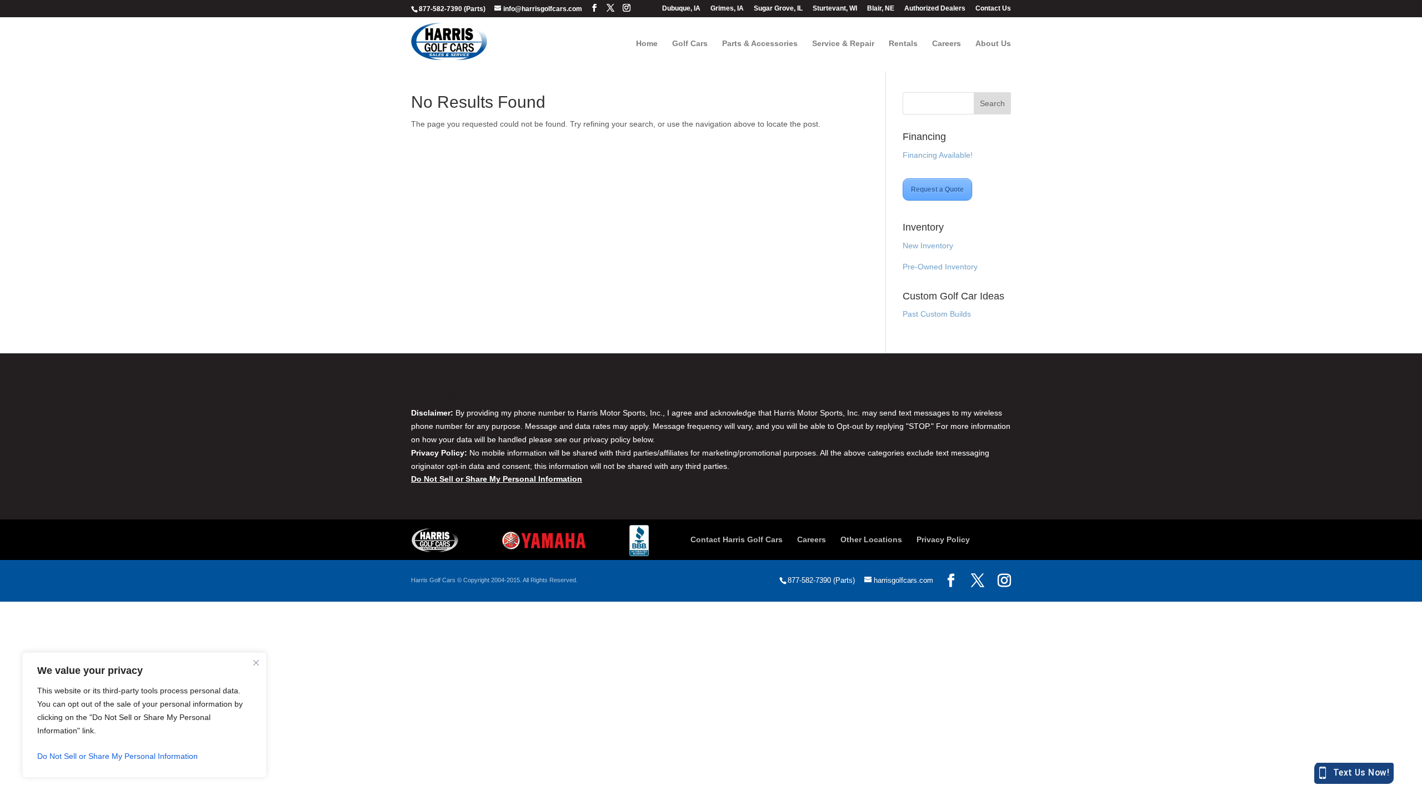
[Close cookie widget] (256, 663)
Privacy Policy (943, 539)
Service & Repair (843, 43)
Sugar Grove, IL (778, 8)
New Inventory (928, 245)
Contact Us (993, 8)
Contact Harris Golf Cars (736, 539)
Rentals (903, 43)
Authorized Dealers (934, 8)
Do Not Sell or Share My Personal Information (117, 756)
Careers (946, 43)
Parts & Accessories (760, 43)
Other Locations (871, 539)
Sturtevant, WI (835, 8)
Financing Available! (938, 155)
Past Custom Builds (937, 313)
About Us (993, 43)
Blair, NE (880, 8)
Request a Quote (937, 189)
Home (647, 43)
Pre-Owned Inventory (940, 266)
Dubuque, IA (681, 8)
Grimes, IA (727, 8)
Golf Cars (690, 43)
